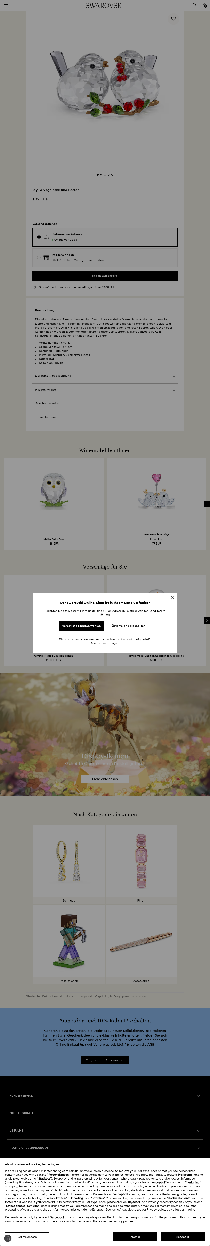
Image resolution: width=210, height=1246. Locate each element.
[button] (172, 597)
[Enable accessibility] (7, 1238)
